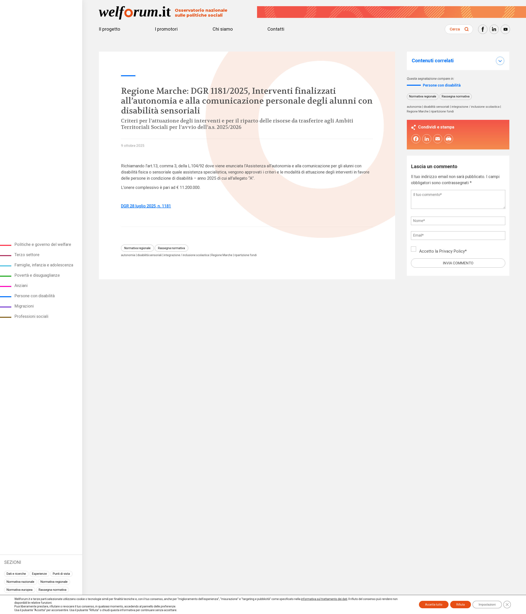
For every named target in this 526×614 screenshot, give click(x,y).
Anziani (21, 285)
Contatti (276, 29)
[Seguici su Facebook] (482, 29)
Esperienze (39, 574)
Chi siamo (223, 29)
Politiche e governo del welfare (42, 244)
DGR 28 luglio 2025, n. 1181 (146, 206)
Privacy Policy (452, 251)
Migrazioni (24, 306)
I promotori (166, 29)
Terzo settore (26, 254)
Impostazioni (487, 604)
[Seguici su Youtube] (505, 29)
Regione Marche (221, 255)
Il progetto (109, 29)
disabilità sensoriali (149, 255)
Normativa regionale (54, 582)
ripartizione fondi (245, 255)
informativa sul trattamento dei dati (324, 599)
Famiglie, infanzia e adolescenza (43, 264)
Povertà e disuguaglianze (37, 275)
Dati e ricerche (16, 574)
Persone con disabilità (34, 295)
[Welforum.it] (41, 3)
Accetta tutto (433, 604)
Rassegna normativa (52, 590)
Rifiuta (460, 604)
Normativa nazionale (20, 582)
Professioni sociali (31, 316)
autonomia (128, 255)
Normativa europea (19, 590)
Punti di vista (61, 574)
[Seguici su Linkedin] (494, 29)
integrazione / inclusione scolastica (186, 255)
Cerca (455, 29)
